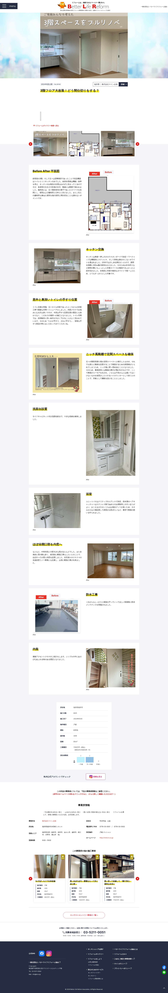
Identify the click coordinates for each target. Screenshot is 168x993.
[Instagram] (49, 953)
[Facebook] (42, 953)
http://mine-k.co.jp (106, 838)
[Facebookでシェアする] (164, 967)
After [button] (94, 173)
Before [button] (108, 172)
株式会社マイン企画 (49, 821)
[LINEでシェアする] (164, 972)
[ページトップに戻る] (164, 988)
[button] (30, 144)
